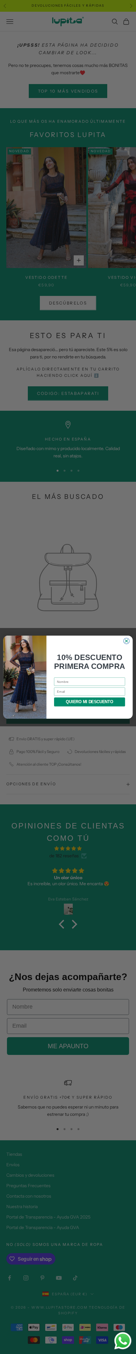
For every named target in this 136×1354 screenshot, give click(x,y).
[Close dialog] (126, 641)
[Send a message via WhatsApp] (123, 1341)
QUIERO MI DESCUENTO (89, 701)
